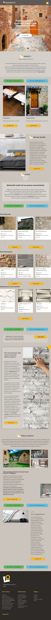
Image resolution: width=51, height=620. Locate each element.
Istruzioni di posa (5, 596)
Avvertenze (4, 594)
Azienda (35, 594)
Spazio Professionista (22, 596)
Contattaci (20, 599)
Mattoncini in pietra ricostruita (8, 603)
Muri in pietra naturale (6, 608)
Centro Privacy (21, 607)
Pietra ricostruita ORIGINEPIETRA (8, 600)
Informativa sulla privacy (22, 606)
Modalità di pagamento (22, 602)
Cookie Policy (20, 604)
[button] (47, 3)
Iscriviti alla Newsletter (22, 600)
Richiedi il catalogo (21, 597)
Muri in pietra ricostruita (6, 607)
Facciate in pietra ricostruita (7, 606)
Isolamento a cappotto (38, 599)
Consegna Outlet (21, 603)
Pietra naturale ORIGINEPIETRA (8, 599)
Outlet (35, 600)
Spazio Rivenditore (21, 594)
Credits (4, 586)
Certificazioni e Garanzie (7, 597)
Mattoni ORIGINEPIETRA (6, 602)
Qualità (35, 597)
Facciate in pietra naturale (7, 604)
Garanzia (35, 596)
